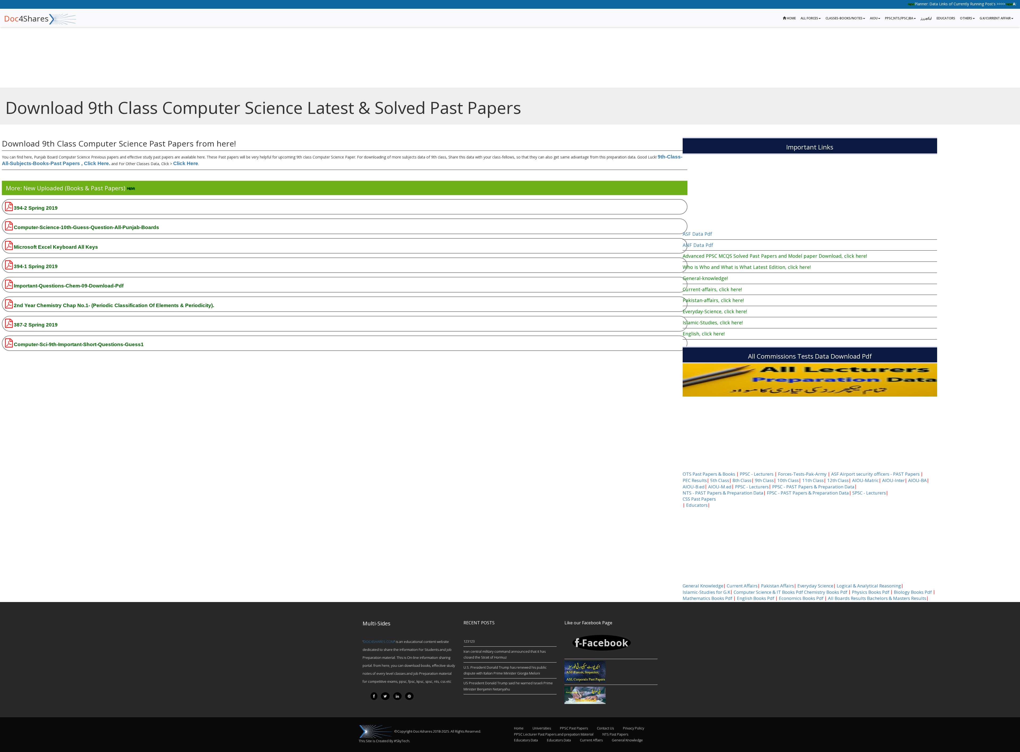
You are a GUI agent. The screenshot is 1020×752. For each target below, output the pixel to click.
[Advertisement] (159, 37)
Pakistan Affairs (777, 586)
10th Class (788, 480)
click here (185, 163)
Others (966, 18)
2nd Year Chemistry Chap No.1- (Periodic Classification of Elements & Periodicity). (114, 305)
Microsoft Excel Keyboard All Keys (56, 247)
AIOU (874, 18)
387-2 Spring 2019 (36, 325)
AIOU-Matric (865, 480)
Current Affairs (742, 586)
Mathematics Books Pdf (707, 598)
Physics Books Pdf (870, 592)
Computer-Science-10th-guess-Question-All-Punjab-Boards (86, 227)
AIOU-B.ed (694, 487)
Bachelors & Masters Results (896, 598)
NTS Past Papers (615, 734)
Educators (946, 18)
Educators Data (526, 740)
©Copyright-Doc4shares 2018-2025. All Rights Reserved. (437, 731)
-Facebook (603, 642)
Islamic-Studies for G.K (706, 592)
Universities (542, 728)
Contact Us (605, 728)
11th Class (813, 480)
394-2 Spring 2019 (36, 208)
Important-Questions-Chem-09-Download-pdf (69, 286)
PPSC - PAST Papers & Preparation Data (813, 487)
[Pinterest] (409, 696)
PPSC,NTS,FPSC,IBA (899, 18)
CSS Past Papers (699, 499)
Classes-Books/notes (844, 18)
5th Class (719, 480)
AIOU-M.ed (720, 487)
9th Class (764, 480)
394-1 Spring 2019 (36, 266)
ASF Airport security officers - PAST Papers (875, 474)
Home (791, 18)
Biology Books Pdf (913, 592)
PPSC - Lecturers (757, 474)
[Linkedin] (397, 696)
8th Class (742, 480)
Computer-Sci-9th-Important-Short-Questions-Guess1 (79, 344)
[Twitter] (385, 696)
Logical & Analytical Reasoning (869, 586)
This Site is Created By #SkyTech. (384, 740)
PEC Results (695, 480)
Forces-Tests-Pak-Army (802, 474)
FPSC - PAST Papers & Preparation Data (808, 493)
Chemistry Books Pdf (825, 592)
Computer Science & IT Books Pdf (768, 592)
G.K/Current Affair (995, 18)
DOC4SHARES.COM (378, 641)
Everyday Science (815, 586)
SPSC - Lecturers (869, 493)
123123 (469, 641)
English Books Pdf (755, 598)
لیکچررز (926, 18)
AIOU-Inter (893, 480)
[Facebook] (374, 696)
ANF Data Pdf (698, 245)
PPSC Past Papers (574, 728)
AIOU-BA (917, 480)
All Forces (809, 18)
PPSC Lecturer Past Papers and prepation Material (553, 734)
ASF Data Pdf (697, 234)
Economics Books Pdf (801, 598)
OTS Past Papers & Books (709, 474)
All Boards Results (847, 598)
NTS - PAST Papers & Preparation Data (723, 493)
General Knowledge (703, 586)
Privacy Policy (633, 728)
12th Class (838, 480)
